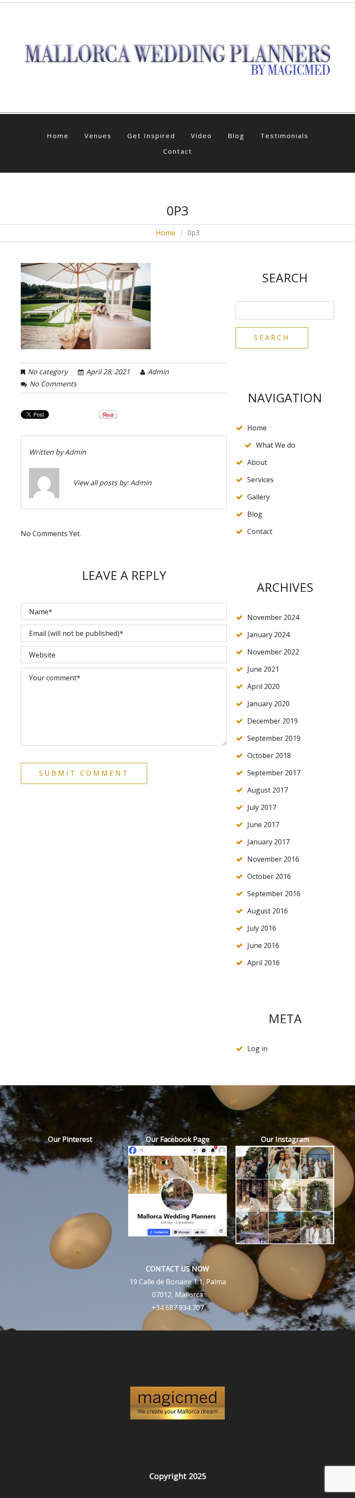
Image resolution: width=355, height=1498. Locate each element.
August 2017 (267, 790)
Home (58, 135)
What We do (275, 445)
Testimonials (284, 135)
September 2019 (273, 738)
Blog (236, 135)
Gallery (258, 497)
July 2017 (261, 807)
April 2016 (263, 962)
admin (158, 371)
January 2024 (268, 634)
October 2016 (269, 876)
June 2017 (263, 824)
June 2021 (263, 669)
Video (201, 135)
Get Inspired (151, 135)
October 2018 (269, 755)
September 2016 (273, 893)
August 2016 (267, 911)
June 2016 (263, 945)
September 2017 (273, 772)
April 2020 (263, 686)
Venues (98, 135)
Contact (177, 151)
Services (260, 479)
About (257, 462)
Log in (257, 1048)
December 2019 (272, 721)
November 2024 (273, 617)
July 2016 (261, 928)
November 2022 (273, 652)
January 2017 (268, 842)
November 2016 (273, 859)
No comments (53, 384)
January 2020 (268, 703)
